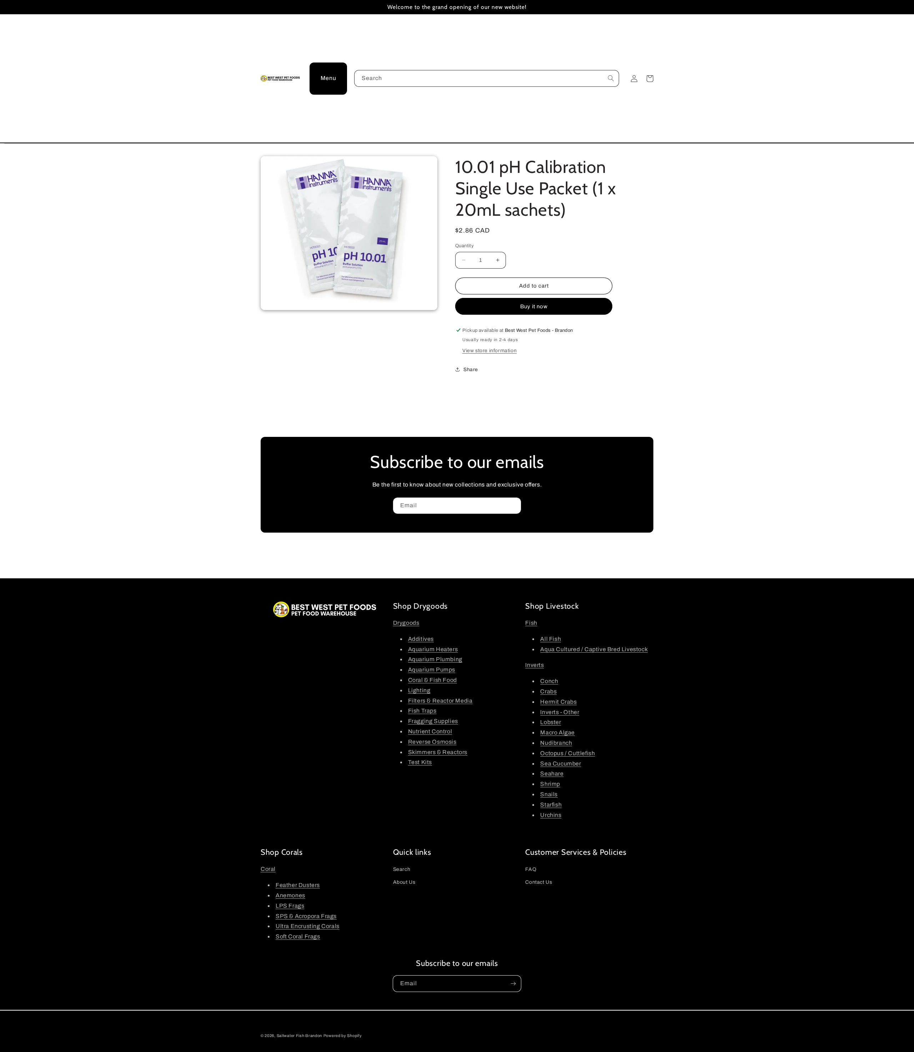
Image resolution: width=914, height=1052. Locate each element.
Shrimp (550, 784)
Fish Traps (422, 711)
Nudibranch (556, 743)
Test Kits (420, 762)
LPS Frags (290, 906)
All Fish (550, 639)
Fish (531, 623)
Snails (549, 794)
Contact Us (538, 882)
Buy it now (534, 306)
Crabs (548, 691)
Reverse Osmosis (432, 742)
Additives (421, 639)
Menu (328, 78)
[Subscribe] (513, 505)
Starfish (551, 805)
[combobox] (487, 78)
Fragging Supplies (433, 721)
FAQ (530, 869)
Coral (268, 869)
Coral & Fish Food (432, 680)
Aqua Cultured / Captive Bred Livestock (594, 649)
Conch (549, 681)
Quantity (464, 245)
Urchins (550, 815)
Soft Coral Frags (298, 936)
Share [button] (470, 369)
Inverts (534, 665)
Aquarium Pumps (431, 670)
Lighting (419, 690)
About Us (404, 882)
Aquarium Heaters (433, 649)
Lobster (550, 722)
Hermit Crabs (558, 702)
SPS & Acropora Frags (306, 916)
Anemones (290, 895)
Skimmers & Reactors (437, 752)
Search (402, 869)
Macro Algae (557, 732)
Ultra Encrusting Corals (308, 926)
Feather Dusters (298, 885)
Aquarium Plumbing (435, 659)
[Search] (611, 78)
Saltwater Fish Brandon (299, 1035)
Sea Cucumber (560, 764)
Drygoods (406, 623)
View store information (489, 350)
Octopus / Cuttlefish (567, 753)
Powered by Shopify (342, 1035)
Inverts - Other (559, 712)
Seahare (551, 774)
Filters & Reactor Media (440, 701)
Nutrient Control (430, 731)
